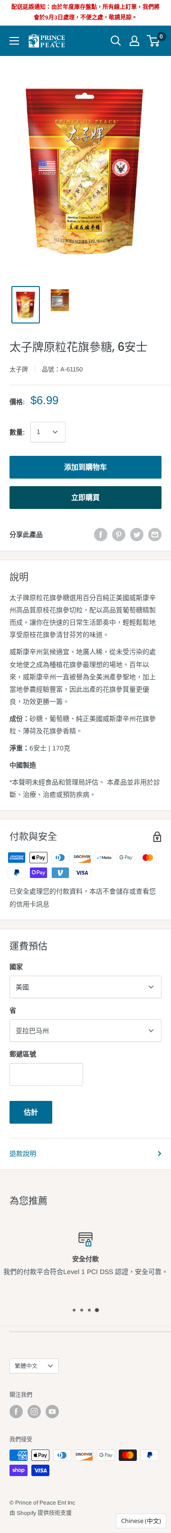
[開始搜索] (116, 41)
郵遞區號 (23, 1054)
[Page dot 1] (74, 1310)
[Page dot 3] (89, 1310)
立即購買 (85, 497)
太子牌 (19, 369)
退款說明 (23, 1153)
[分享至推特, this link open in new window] (136, 534)
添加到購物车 (85, 467)
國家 (16, 966)
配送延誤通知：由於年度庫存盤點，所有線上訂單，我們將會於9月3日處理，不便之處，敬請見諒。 (85, 12)
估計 (31, 1112)
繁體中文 (26, 1366)
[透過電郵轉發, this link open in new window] (155, 534)
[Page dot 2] (81, 1310)
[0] (154, 40)
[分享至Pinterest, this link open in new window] (118, 534)
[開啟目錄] (14, 41)
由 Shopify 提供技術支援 (41, 1513)
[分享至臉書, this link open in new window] (100, 534)
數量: (17, 432)
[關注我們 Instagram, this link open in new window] (34, 1411)
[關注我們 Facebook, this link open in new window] (16, 1411)
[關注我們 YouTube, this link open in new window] (52, 1411)
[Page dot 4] (97, 1310)
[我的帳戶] (134, 41)
